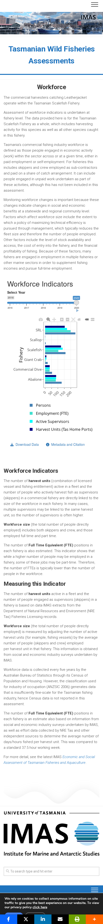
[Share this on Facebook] (8, 919)
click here (40, 907)
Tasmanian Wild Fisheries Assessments (51, 54)
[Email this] (60, 919)
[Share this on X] (25, 919)
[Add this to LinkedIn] (43, 919)
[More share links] (94, 919)
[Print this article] (77, 919)
